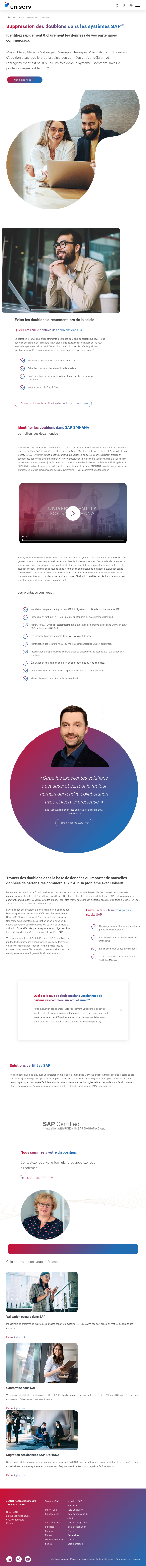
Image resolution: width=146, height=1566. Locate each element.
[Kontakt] (22, 1177)
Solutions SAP (52, 1501)
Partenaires (73, 1535)
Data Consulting (75, 1509)
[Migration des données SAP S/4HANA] (42, 1430)
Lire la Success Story (72, 822)
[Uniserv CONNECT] (123, 5)
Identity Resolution (76, 1526)
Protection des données (82, 1559)
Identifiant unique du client (77, 1516)
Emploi (48, 1535)
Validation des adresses (52, 1524)
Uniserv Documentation (75, 1541)
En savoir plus (13, 1337)
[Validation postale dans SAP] (42, 1291)
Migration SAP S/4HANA (74, 1503)
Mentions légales (59, 1559)
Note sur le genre (104, 1559)
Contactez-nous (22, 79)
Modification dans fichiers (54, 1541)
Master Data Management (52, 1511)
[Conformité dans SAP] (42, 1363)
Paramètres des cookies (128, 1559)
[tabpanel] (74, 768)
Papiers (71, 1531)
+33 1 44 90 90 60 (40, 1178)
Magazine (50, 1531)
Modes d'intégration (77, 1522)
